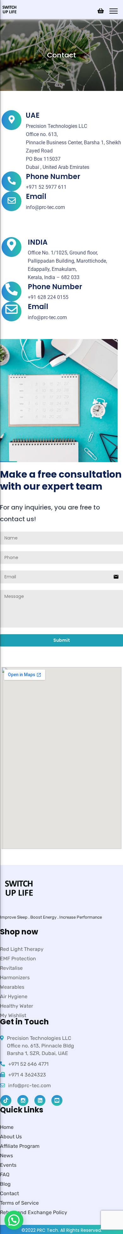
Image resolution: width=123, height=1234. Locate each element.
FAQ (4, 1174)
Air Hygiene (13, 996)
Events (8, 1165)
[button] (13, 1220)
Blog (5, 1184)
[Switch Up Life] (9, 9)
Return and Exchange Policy (33, 1212)
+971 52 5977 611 (46, 187)
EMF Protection (18, 959)
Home (7, 1127)
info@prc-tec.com (45, 207)
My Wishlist (13, 1015)
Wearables (12, 987)
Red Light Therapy (22, 949)
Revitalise (11, 968)
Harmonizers (15, 978)
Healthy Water (16, 1006)
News (6, 1156)
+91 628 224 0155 (48, 297)
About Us (11, 1137)
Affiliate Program (19, 1146)
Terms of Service (19, 1203)
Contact (9, 1193)
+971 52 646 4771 (28, 1064)
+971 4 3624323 (27, 1075)
